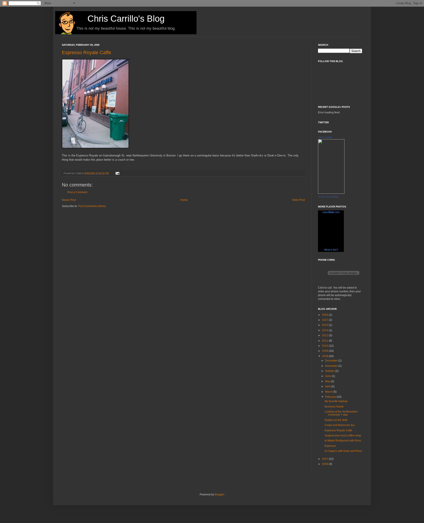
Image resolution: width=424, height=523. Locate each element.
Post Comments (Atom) (92, 206)
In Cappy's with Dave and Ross (343, 451)
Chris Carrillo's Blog (126, 18)
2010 (325, 345)
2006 (325, 464)
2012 (325, 335)
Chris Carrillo (325, 137)
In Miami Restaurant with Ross (343, 440)
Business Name (334, 406)
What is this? (331, 249)
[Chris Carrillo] (331, 192)
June (328, 376)
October (330, 371)
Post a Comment (77, 192)
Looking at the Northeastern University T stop (341, 413)
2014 (325, 330)
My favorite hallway (336, 401)
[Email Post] (116, 173)
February (331, 396)
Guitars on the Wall (336, 420)
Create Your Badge (328, 196)
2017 (325, 319)
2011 (325, 340)
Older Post (298, 200)
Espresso (330, 445)
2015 (325, 325)
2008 (325, 356)
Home (184, 200)
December (331, 360)
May (328, 381)
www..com (331, 212)
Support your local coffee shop (343, 435)
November (331, 365)
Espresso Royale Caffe (86, 52)
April (328, 386)
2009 (325, 350)
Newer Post (69, 200)
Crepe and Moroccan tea (339, 425)
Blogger (219, 494)
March (329, 391)
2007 (325, 458)
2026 (325, 314)
